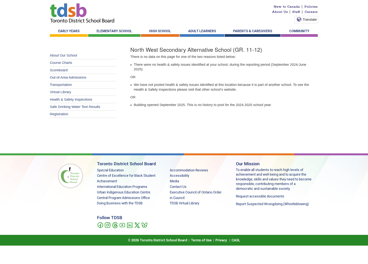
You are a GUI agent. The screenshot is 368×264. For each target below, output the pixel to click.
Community (299, 31)
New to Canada (287, 7)
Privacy (221, 240)
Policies (311, 7)
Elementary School (114, 31)
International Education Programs (122, 187)
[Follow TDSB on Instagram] (107, 225)
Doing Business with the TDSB (120, 203)
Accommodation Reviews (189, 170)
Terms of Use (201, 240)
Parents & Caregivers (252, 31)
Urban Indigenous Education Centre (123, 192)
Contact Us (178, 187)
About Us (280, 12)
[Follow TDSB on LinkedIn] (130, 225)
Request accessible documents (260, 196)
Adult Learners (202, 31)
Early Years (69, 31)
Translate (310, 19)
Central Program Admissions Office (123, 198)
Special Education (110, 170)
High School (160, 31)
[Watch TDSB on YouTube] (122, 225)
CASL (236, 240)
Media (174, 181)
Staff (296, 12)
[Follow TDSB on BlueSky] (144, 225)
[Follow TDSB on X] (137, 225)
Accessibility (179, 176)
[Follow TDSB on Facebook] (100, 225)
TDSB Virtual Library (184, 203)
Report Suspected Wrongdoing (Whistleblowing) (272, 204)
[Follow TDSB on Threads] (115, 225)
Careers (311, 12)
